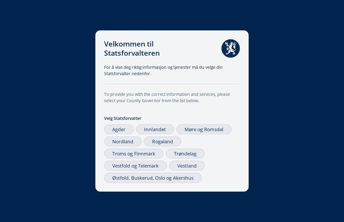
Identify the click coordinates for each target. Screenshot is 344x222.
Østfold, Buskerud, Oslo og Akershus (153, 177)
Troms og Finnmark (133, 153)
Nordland (122, 141)
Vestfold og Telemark (135, 165)
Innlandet (155, 129)
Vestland (186, 165)
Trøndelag (185, 153)
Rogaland (162, 141)
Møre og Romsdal (204, 129)
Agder (118, 129)
